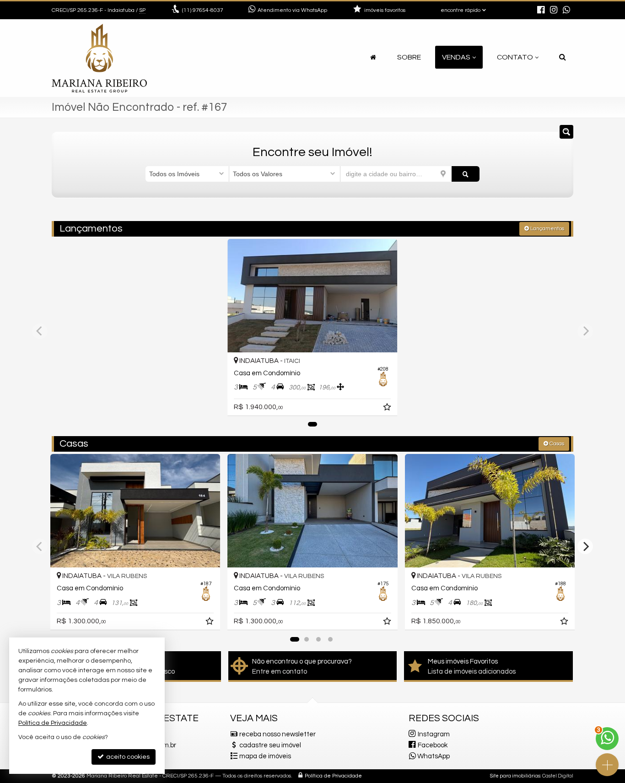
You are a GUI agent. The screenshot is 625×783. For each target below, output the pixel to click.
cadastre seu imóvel (270, 745)
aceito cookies (127, 757)
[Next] (585, 546)
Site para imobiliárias (515, 775)
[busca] (562, 57)
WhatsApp (433, 756)
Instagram (434, 734)
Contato (515, 57)
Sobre (409, 57)
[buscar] (466, 174)
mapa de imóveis (265, 756)
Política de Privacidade (333, 776)
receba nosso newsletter (277, 734)
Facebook (432, 745)
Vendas (456, 57)
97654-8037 (202, 10)
